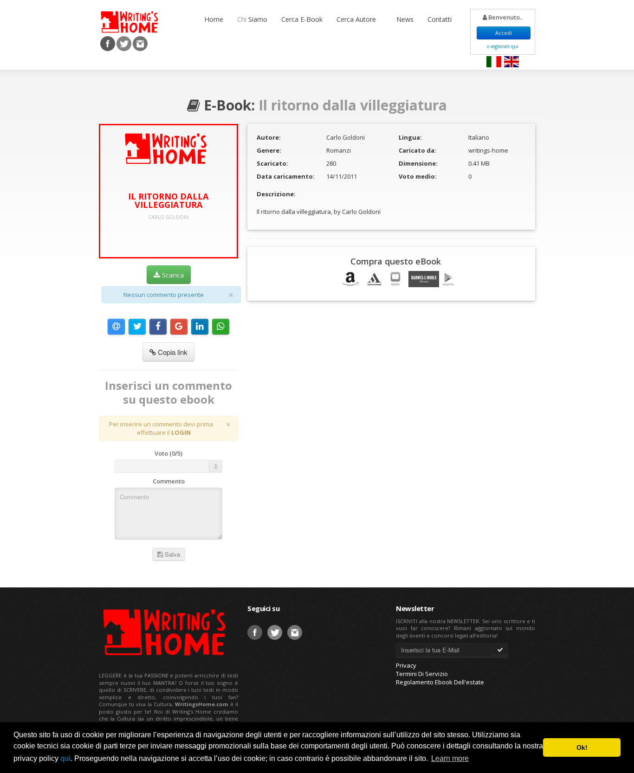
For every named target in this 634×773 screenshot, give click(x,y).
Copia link (172, 352)
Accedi (503, 32)
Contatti (439, 19)
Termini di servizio (422, 674)
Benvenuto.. (505, 17)
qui (65, 758)
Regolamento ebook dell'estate (440, 682)
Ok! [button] (582, 747)
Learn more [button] (450, 758)
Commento (169, 481)
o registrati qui (502, 46)
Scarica (172, 274)
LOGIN (181, 432)
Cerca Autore (357, 19)
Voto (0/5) (168, 453)
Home (213, 19)
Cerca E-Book (302, 19)
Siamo (252, 19)
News (405, 19)
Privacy (406, 665)
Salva (171, 554)
